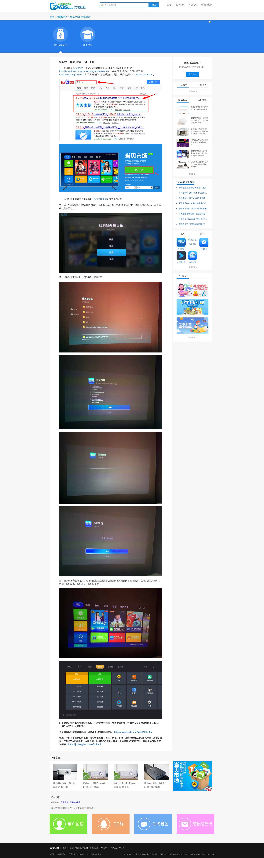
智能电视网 (206, 4)
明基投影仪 (62, 16)
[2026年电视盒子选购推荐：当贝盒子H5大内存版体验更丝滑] (183, 120)
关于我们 (53, 854)
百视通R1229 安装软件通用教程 (192, 203)
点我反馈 (192, 74)
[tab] (60, 34)
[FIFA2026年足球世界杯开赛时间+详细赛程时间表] (183, 142)
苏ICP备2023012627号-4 (129, 854)
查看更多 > (193, 91)
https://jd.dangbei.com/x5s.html (84, 744)
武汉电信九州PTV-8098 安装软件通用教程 (193, 198)
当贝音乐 (192, 244)
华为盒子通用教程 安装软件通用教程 (193, 187)
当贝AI (114, 847)
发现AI (122, 847)
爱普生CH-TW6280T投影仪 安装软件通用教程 (193, 218)
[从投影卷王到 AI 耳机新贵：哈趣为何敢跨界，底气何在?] (183, 164)
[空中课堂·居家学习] (192, 325)
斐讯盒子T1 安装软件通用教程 (192, 224)
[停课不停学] (192, 289)
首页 (169, 4)
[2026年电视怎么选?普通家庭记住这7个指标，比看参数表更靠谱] (183, 153)
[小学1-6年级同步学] (192, 307)
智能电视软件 (81, 847)
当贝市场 (192, 4)
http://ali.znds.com (144, 74)
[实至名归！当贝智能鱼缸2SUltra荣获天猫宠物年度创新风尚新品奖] (183, 131)
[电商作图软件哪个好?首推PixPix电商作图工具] (183, 109)
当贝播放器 (181, 262)
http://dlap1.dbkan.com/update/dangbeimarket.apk (83, 71)
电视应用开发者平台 (99, 847)
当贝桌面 (192, 262)
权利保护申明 (62, 854)
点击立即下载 (100, 198)
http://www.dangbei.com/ (71, 74)
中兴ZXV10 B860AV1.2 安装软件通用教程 (193, 192)
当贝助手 (204, 249)
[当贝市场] (192, 776)
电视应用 (179, 4)
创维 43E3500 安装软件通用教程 (193, 208)
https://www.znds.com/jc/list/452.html (133, 732)
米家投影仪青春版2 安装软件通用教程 (193, 213)
